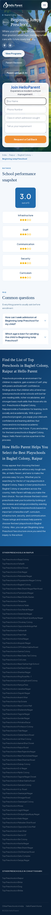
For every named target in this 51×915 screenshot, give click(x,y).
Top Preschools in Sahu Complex (16, 856)
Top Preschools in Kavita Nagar (15, 843)
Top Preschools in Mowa (12, 806)
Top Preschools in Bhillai (12, 890)
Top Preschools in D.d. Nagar (14, 768)
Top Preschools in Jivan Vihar (14, 831)
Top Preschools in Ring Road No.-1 (16, 676)
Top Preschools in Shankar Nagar (16, 672)
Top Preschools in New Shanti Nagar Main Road (22, 589)
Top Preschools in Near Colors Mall (17, 706)
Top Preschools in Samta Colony (16, 651)
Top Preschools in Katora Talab (15, 605)
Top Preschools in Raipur (12, 878)
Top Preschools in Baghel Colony (16, 584)
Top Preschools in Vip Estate (14, 701)
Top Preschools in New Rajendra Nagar (18, 751)
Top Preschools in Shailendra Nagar (17, 710)
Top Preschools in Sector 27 (14, 835)
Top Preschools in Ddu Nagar (14, 572)
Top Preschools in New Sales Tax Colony (19, 655)
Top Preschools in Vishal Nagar (15, 639)
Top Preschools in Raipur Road (15, 747)
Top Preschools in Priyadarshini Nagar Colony (21, 580)
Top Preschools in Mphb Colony (15, 772)
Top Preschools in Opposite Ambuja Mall (19, 626)
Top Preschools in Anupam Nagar (16, 643)
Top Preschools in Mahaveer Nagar (17, 576)
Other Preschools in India (13, 906)
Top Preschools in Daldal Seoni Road (18, 735)
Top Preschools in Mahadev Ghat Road (19, 822)
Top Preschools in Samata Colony (16, 785)
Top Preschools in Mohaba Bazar (16, 722)
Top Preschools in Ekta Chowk (15, 568)
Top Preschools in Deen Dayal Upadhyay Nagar (22, 618)
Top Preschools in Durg (12, 886)
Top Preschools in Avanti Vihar (15, 697)
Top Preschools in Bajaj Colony (15, 559)
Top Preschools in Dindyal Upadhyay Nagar (21, 814)
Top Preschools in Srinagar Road (16, 797)
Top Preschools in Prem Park (14, 635)
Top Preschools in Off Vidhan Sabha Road (20, 647)
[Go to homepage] (12, 5)
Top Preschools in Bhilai (12, 882)
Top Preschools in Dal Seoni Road (16, 668)
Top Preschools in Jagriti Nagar (15, 810)
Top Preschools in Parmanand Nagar (17, 593)
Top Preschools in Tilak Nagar (14, 731)
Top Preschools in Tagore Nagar (16, 714)
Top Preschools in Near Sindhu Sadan (18, 597)
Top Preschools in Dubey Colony (16, 764)
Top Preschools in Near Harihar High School (20, 664)
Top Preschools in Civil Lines (14, 660)
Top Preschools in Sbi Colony (14, 839)
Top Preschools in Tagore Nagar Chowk (19, 777)
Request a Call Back (25, 139)
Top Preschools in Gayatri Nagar (16, 693)
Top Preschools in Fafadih (13, 564)
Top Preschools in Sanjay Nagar (15, 860)
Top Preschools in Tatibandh (14, 630)
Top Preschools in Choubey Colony (17, 622)
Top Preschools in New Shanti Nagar (17, 848)
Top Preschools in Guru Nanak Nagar (17, 609)
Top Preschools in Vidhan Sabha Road (18, 781)
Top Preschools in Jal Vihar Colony (16, 739)
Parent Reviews (14, 62)
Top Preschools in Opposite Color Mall (18, 827)
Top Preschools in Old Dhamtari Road (18, 852)
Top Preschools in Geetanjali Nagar (17, 793)
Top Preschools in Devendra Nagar (17, 614)
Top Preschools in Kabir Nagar (15, 818)
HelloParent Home (34, 906)
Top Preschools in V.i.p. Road (14, 789)
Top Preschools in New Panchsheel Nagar (20, 756)
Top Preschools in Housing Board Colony (20, 680)
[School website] (10, 45)
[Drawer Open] (44, 5)
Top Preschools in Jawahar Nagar (16, 689)
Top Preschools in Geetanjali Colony (18, 802)
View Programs (13, 53)
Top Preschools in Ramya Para (15, 685)
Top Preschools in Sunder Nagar (16, 718)
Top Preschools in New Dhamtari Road (18, 760)
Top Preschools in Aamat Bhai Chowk (18, 743)
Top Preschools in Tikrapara (14, 601)
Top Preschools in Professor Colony (17, 726)
